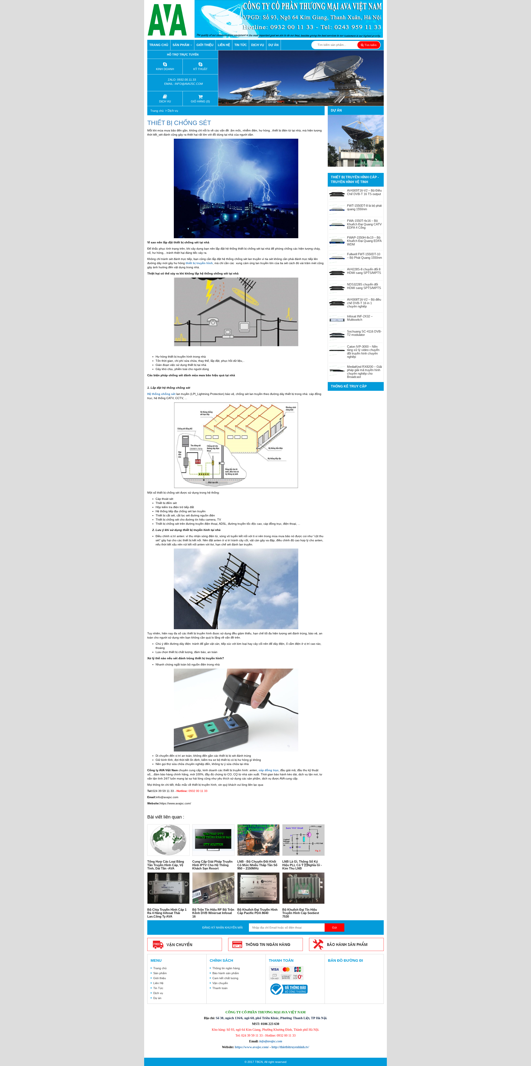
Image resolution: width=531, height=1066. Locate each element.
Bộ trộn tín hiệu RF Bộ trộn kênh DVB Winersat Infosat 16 (213, 913)
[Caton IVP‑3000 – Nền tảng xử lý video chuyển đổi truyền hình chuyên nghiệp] (337, 350)
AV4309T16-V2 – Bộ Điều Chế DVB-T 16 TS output (364, 192)
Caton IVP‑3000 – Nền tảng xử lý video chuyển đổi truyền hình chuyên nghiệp (363, 352)
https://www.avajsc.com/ (252, 1047)
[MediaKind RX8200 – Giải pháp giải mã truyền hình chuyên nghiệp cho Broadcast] (337, 370)
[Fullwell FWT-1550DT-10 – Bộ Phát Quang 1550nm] (337, 258)
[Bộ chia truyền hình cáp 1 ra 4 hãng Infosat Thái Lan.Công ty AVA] (168, 888)
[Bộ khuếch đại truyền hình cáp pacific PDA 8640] (258, 888)
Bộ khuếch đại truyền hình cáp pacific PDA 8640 (257, 911)
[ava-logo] (171, 19)
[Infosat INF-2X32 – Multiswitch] (337, 320)
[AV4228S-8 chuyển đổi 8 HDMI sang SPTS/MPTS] (337, 273)
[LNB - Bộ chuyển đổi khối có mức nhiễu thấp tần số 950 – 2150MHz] (258, 840)
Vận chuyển (220, 983)
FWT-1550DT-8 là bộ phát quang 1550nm (364, 207)
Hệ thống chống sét (161, 394)
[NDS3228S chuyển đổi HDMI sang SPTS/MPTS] (337, 288)
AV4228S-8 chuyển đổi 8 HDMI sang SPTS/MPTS (364, 270)
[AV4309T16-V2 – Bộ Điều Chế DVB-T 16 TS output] (337, 194)
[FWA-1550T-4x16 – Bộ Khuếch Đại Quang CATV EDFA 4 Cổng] (337, 224)
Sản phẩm (181, 45)
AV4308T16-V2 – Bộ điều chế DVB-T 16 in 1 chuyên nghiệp (364, 303)
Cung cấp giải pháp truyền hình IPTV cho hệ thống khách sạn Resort (212, 865)
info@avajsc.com (189, 83)
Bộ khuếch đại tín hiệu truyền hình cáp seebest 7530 (300, 913)
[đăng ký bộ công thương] (288, 989)
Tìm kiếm (370, 45)
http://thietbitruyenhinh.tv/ (290, 1047)
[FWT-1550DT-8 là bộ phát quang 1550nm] (337, 209)
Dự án (273, 45)
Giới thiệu (204, 45)
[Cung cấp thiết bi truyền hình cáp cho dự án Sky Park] (356, 141)
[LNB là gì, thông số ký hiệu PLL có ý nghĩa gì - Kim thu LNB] (303, 840)
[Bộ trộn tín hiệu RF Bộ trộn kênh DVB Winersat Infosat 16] (213, 888)
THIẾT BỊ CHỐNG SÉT (179, 122)
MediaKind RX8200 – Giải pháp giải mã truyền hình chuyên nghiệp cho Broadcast (364, 372)
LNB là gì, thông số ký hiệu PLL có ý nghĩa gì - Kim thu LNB (302, 865)
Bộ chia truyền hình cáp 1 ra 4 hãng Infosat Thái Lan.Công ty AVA (166, 913)
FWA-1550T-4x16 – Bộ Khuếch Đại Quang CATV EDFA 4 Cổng (364, 224)
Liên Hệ (224, 45)
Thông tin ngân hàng (226, 968)
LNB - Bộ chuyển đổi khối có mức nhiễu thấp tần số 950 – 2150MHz (257, 865)
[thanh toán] (287, 973)
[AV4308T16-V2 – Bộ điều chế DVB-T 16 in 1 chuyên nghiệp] (337, 303)
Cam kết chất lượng (225, 978)
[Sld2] (301, 78)
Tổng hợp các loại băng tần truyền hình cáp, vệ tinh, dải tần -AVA (165, 865)
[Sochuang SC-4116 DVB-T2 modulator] (337, 335)
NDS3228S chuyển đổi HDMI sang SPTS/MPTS (364, 286)
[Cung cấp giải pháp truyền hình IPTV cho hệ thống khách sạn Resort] (213, 840)
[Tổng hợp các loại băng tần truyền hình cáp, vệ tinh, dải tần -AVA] (168, 840)
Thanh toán (220, 988)
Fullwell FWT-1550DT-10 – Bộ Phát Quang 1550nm (364, 255)
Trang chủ (158, 45)
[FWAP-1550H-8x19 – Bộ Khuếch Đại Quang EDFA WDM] (337, 241)
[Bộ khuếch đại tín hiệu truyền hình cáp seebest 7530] (303, 888)
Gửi (334, 927)
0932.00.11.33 (187, 79)
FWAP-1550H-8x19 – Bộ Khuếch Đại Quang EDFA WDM (364, 241)
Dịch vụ (257, 45)
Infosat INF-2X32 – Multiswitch (360, 318)
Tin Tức (240, 45)
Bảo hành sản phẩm (225, 973)
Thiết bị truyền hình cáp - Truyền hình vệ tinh (355, 179)
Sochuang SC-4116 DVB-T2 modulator (364, 333)
